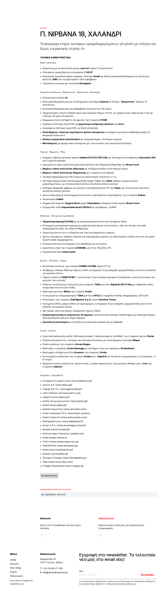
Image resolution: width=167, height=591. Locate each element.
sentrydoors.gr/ (64, 449)
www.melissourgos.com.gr (64, 441)
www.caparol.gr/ (60, 397)
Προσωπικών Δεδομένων (125, 584)
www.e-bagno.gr (74, 466)
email (81, 571)
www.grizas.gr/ (79, 401)
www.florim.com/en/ (78, 413)
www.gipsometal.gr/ (71, 389)
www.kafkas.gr (59, 454)
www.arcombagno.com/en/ (71, 425)
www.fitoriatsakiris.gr (75, 458)
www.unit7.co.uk (71, 393)
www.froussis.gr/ (60, 429)
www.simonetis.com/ (74, 409)
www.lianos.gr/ (63, 385)
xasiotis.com (77, 433)
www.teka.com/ (64, 462)
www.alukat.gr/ (58, 405)
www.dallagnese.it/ (72, 421)
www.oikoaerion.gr (67, 445)
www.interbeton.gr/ (81, 381)
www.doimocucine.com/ (73, 417)
